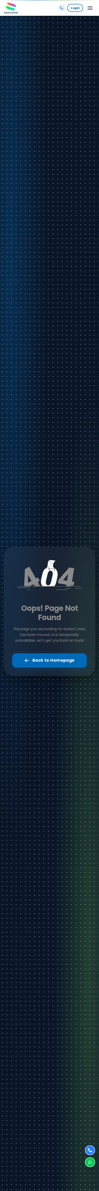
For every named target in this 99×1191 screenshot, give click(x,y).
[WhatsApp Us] (90, 1162)
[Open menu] (90, 8)
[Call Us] (90, 1150)
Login (75, 8)
